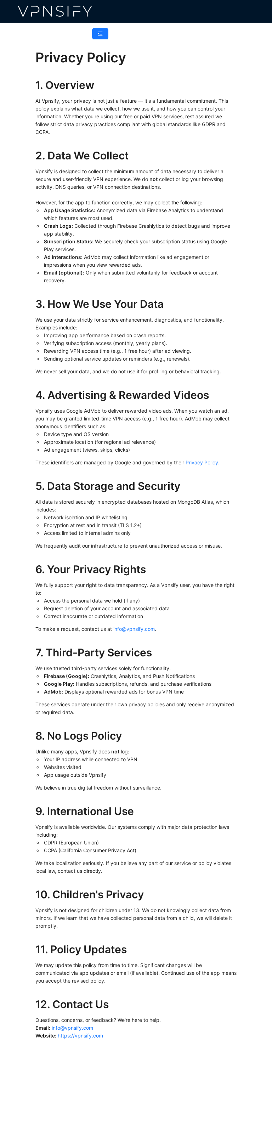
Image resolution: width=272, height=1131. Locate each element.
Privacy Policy (202, 462)
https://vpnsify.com (80, 1036)
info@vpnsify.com (134, 629)
